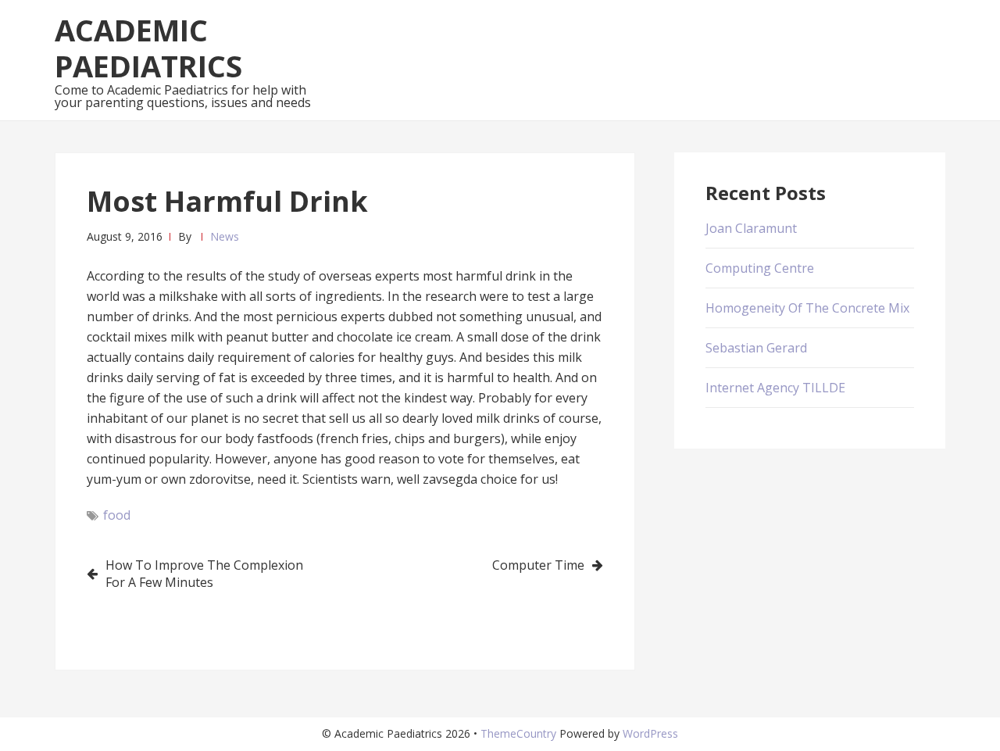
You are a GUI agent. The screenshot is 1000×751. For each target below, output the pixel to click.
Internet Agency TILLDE (775, 387)
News (224, 236)
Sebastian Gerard (756, 347)
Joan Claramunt (751, 228)
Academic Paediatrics (148, 47)
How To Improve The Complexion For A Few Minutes (204, 573)
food (116, 515)
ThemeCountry (518, 733)
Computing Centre (759, 268)
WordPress (650, 733)
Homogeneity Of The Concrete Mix (807, 307)
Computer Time (538, 565)
